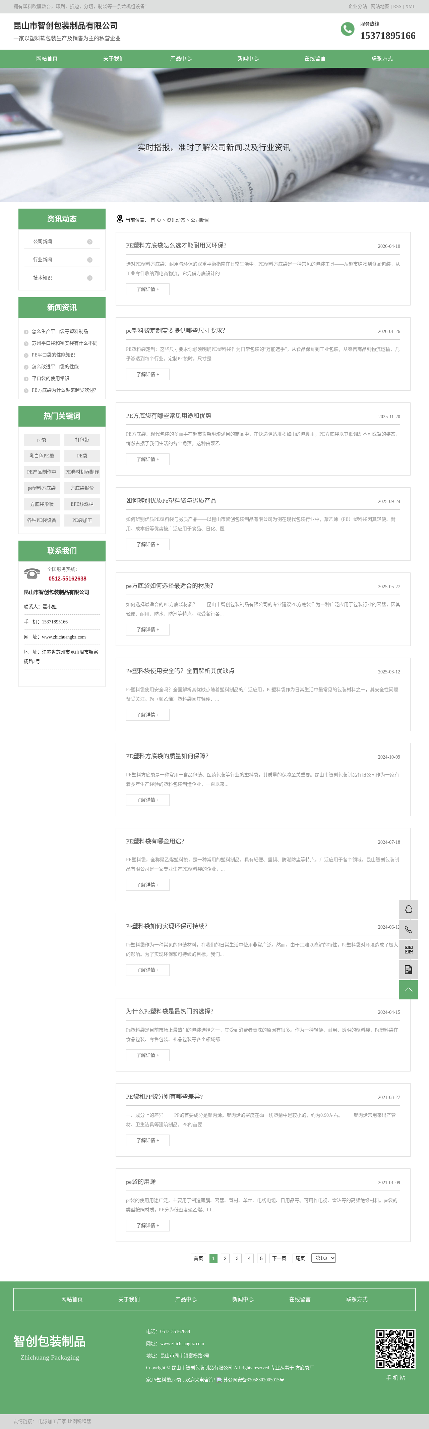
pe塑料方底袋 (42, 488)
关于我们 (114, 58)
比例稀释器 (79, 1421)
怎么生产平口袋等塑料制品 (60, 331)
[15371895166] (408, 929)
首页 (198, 1258)
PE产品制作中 (41, 472)
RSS (397, 6)
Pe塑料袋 (161, 1379)
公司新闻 (42, 241)
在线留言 (315, 58)
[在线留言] (408, 969)
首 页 (155, 220)
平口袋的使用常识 (50, 378)
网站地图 (381, 6)
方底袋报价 (82, 488)
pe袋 (41, 439)
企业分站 (357, 6)
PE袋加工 (82, 520)
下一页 (279, 1258)
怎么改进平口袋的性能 (55, 366)
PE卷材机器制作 (82, 472)
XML (410, 6)
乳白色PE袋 (41, 455)
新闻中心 (248, 58)
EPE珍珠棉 (82, 504)
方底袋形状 (42, 504)
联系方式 (382, 58)
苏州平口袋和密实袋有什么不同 (65, 343)
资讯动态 (176, 220)
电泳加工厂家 (53, 1421)
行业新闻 (42, 259)
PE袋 (82, 455)
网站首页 (47, 58)
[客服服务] (408, 909)
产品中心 (181, 58)
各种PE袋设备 (41, 520)
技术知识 (42, 277)
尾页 (300, 1258)
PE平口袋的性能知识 (53, 355)
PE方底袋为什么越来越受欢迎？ (65, 390)
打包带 (82, 439)
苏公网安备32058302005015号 (253, 1379)
